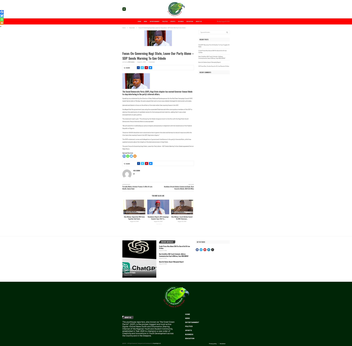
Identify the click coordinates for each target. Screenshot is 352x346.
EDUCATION (189, 21)
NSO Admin (131, 62)
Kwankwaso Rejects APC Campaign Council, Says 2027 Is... (158, 218)
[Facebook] (124, 156)
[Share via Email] (150, 67)
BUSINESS (181, 21)
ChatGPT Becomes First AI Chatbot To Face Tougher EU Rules (138, 271)
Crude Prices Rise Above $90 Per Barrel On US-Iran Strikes (174, 247)
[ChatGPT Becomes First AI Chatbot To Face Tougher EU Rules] (139, 259)
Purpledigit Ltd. (157, 343)
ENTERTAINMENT (155, 21)
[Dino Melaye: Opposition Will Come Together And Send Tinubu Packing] (134, 207)
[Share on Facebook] (138, 67)
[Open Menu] (124, 9)
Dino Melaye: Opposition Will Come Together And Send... (134, 218)
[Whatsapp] (127, 156)
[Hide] (0, 26)
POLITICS (165, 21)
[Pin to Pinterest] (146, 67)
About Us (128, 317)
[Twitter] (131, 156)
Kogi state (132, 27)
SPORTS (172, 21)
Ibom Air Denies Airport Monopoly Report (209, 62)
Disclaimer (222, 343)
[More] (134, 156)
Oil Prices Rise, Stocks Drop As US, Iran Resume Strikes (213, 66)
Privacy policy (213, 343)
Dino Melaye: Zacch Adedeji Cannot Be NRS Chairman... (182, 218)
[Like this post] (134, 67)
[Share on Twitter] (142, 67)
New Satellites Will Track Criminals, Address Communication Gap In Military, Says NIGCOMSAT (173, 255)
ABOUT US (199, 21)
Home (139, 21)
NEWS (145, 21)
